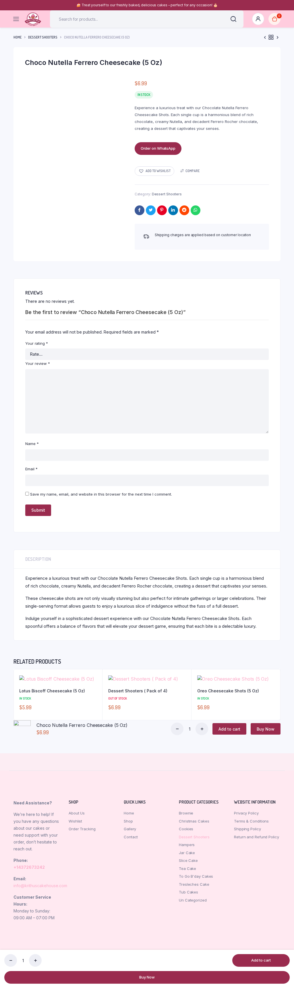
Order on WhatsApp (158, 148)
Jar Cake (187, 852)
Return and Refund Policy (256, 837)
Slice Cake (188, 860)
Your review (37, 363)
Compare (192, 171)
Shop (128, 821)
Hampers (187, 844)
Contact (131, 837)
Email (31, 469)
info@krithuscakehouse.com (40, 885)
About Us (77, 813)
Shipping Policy (247, 829)
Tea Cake (187, 868)
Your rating (36, 343)
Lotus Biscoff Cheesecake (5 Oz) (52, 690)
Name (32, 443)
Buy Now (147, 977)
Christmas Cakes (194, 821)
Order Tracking (82, 829)
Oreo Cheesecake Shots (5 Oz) (228, 690)
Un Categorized (193, 900)
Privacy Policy (246, 813)
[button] (154, 171)
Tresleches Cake (194, 884)
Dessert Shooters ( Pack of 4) (137, 690)
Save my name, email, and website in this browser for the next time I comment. (101, 494)
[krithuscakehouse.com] (32, 19)
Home (17, 37)
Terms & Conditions (251, 821)
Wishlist (75, 821)
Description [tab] (38, 559)
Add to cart (261, 960)
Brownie (186, 813)
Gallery (130, 829)
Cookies (186, 829)
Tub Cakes (188, 892)
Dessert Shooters (42, 37)
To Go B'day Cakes (196, 876)
